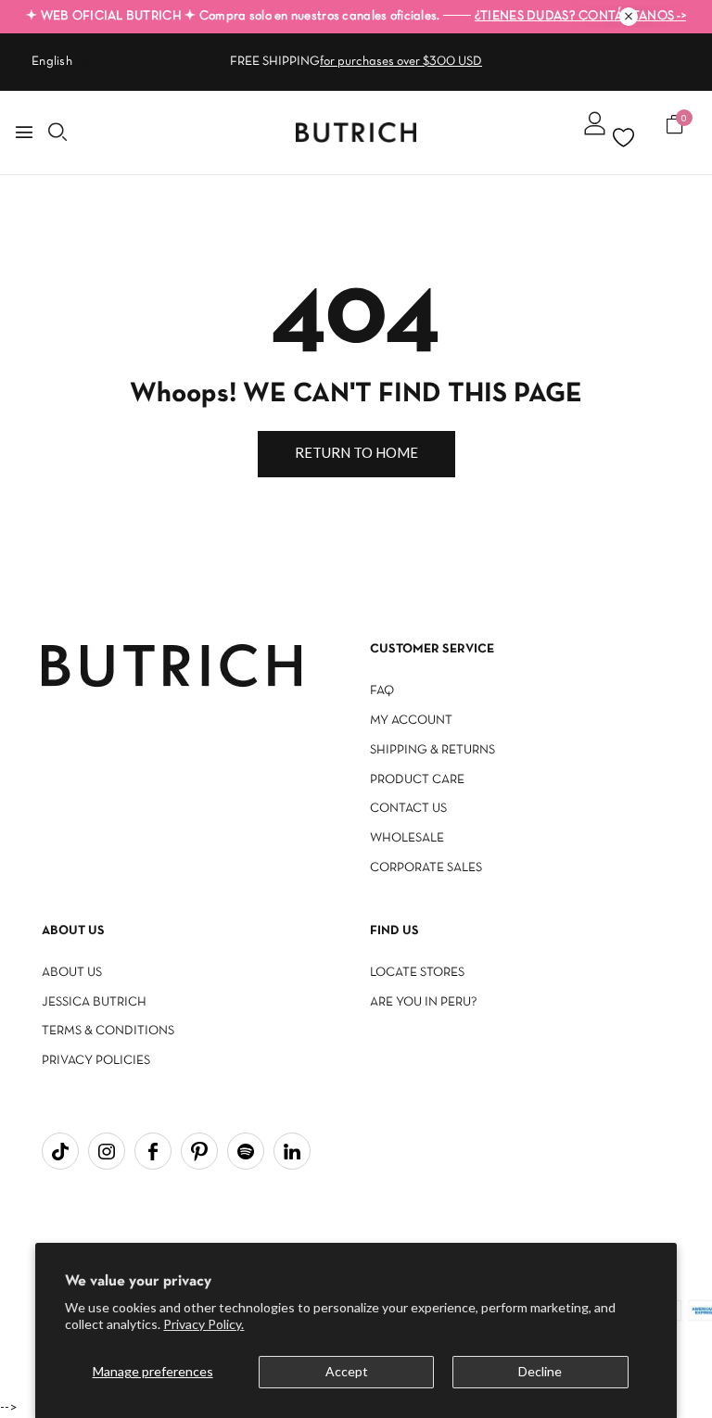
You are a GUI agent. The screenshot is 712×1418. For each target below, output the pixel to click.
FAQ (382, 691)
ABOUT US (72, 973)
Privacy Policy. (203, 1324)
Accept (346, 1371)
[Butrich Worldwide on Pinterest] (199, 1151)
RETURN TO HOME (356, 452)
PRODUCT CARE (417, 780)
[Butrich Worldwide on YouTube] (245, 1151)
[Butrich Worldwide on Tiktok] (60, 1151)
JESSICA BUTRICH (94, 1002)
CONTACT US (408, 809)
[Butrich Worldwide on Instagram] (106, 1151)
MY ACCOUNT (411, 721)
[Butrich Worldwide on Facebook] (153, 1151)
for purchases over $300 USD (401, 62)
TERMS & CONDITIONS (108, 1031)
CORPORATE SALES (426, 868)
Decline (540, 1371)
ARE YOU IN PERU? (423, 1002)
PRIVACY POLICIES (96, 1061)
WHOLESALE (407, 838)
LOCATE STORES (417, 973)
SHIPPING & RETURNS (432, 750)
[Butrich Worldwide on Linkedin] (292, 1151)
